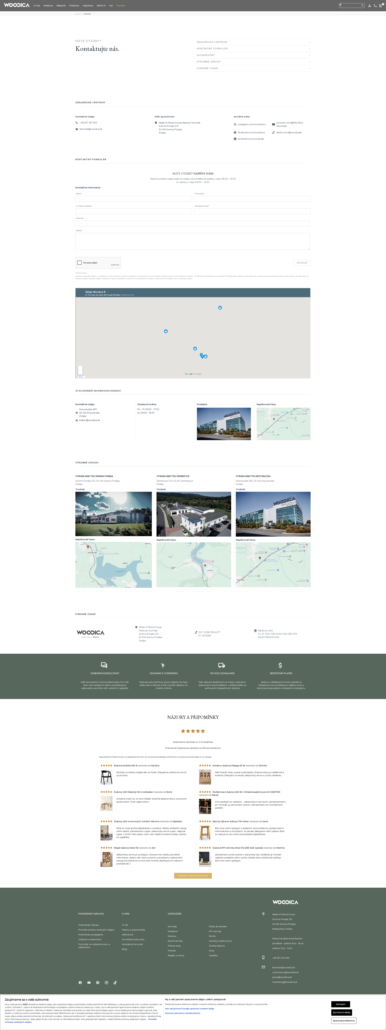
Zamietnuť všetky (341, 1012)
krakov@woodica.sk (89, 420)
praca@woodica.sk (282, 977)
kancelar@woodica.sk (91, 129)
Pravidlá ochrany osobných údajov (96, 929)
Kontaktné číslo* (202, 206)
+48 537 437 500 (88, 122)
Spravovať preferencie (344, 1020)
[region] (193, 1012)
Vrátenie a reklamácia (89, 939)
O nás (125, 925)
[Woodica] (17, 4)
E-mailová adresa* (84, 206)
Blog (124, 949)
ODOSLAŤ (302, 262)
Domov (78, 14)
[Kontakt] (375, 5)
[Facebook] (80, 982)
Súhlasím (340, 1004)
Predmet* (80, 218)
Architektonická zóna (133, 939)
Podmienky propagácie (90, 934)
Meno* (79, 193)
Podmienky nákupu (88, 925)
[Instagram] (106, 982)
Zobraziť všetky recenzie (193, 876)
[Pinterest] (98, 982)
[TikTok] (115, 982)
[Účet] (369, 5)
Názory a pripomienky (133, 929)
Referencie (127, 934)
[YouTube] (89, 982)
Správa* (79, 230)
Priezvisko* (199, 193)
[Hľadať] (362, 5)
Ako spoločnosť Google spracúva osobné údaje (189, 1008)
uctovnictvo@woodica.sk (285, 972)
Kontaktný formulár (132, 944)
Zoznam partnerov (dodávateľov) (182, 1013)
